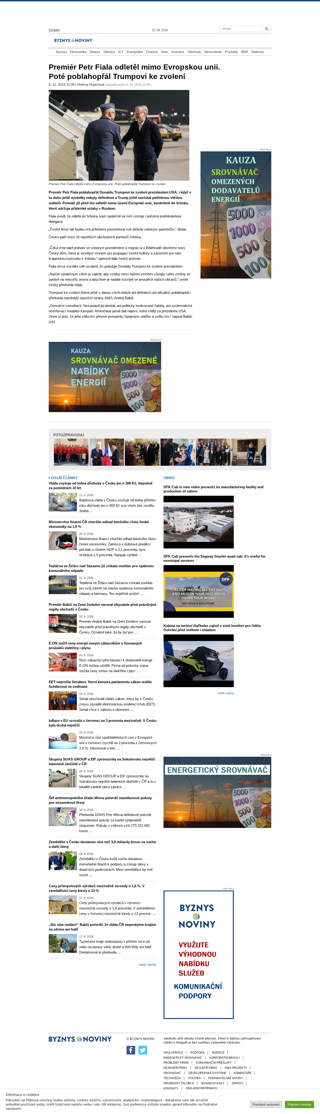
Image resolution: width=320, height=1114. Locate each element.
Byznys (61, 52)
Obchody (194, 52)
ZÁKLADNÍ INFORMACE (201, 1088)
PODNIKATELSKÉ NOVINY (225, 1078)
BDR (244, 52)
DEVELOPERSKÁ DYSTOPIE (207, 1073)
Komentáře (243, 1073)
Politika (194, 1078)
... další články (145, 964)
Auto (164, 52)
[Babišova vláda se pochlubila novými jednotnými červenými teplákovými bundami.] (71, 452)
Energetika (135, 52)
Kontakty (54, 30)
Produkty (231, 52)
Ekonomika (78, 52)
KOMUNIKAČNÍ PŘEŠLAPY (214, 1062)
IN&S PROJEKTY (236, 1067)
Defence (257, 52)
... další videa (224, 693)
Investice (177, 52)
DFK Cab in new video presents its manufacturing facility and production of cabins (214, 489)
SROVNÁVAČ (172, 1073)
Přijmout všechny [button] (299, 1104)
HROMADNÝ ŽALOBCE (179, 1083)
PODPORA (197, 1052)
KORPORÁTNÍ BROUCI (224, 1057)
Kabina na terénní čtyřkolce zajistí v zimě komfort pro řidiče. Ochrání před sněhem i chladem (213, 628)
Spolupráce (173, 1052)
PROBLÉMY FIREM (176, 1062)
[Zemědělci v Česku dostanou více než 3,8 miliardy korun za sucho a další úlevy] (63, 860)
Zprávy (237, 1083)
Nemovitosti (213, 52)
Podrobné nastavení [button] (266, 1104)
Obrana (109, 52)
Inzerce (218, 1052)
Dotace (95, 52)
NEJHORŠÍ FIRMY (175, 1067)
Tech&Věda (172, 1078)
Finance (152, 52)
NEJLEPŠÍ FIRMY (206, 1067)
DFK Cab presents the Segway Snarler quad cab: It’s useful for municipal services (215, 558)
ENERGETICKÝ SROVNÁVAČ (183, 1057)
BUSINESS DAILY (212, 1083)
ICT (120, 52)
